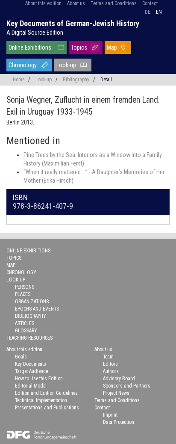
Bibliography (76, 80)
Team (108, 357)
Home (18, 80)
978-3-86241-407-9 (43, 205)
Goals (21, 357)
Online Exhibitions (30, 47)
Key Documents (30, 364)
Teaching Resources (29, 338)
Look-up (66, 65)
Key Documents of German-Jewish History (72, 23)
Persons (24, 287)
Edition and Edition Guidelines (46, 393)
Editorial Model (31, 386)
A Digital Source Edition (34, 32)
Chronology (23, 65)
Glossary (26, 331)
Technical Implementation (41, 400)
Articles (24, 323)
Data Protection (118, 422)
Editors (110, 364)
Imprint (110, 415)
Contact (150, 3)
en (159, 12)
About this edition (43, 3)
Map (112, 47)
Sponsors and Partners (126, 386)
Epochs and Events (37, 309)
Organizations (32, 302)
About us (76, 3)
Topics (79, 47)
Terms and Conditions (114, 3)
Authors (111, 371)
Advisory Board (119, 379)
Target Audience (31, 371)
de (147, 12)
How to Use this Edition (39, 379)
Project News (116, 393)
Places (22, 294)
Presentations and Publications (47, 408)
